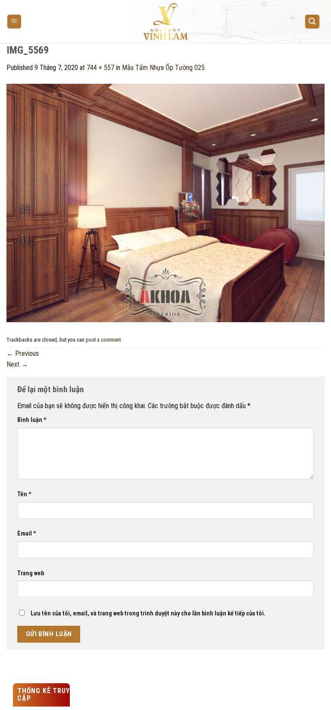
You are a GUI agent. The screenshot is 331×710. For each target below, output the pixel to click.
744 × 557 (100, 67)
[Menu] (14, 22)
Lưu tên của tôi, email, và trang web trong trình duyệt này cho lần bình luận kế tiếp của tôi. (148, 613)
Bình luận (32, 420)
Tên (24, 494)
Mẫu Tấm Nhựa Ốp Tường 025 (163, 67)
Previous (22, 353)
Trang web (30, 573)
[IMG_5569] (165, 202)
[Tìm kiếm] (312, 22)
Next (17, 364)
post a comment (103, 339)
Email (26, 533)
